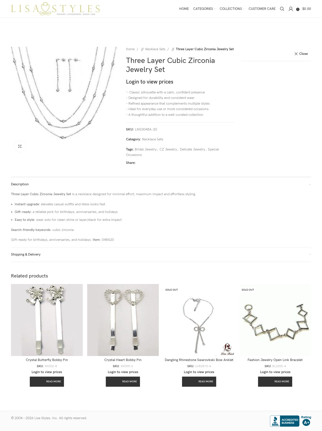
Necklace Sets (155, 49)
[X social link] (147, 163)
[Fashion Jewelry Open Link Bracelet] (275, 320)
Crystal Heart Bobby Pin (123, 360)
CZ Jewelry (168, 149)
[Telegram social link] (175, 163)
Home (131, 49)
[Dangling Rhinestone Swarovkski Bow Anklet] (199, 320)
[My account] (291, 8)
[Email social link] (154, 163)
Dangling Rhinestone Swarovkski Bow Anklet (199, 360)
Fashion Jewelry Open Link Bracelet (275, 360)
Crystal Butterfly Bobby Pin (47, 360)
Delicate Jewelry (192, 149)
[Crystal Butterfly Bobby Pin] (47, 320)
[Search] (282, 8)
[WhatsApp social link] (168, 163)
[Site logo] (56, 9)
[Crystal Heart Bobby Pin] (123, 320)
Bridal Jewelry (146, 149)
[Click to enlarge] (19, 146)
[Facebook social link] (140, 163)
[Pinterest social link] (161, 163)
